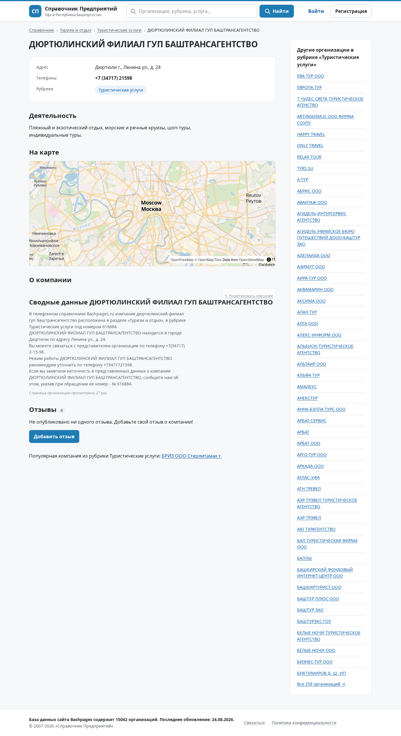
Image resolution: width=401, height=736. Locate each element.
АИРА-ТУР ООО (312, 278)
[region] (152, 213)
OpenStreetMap (251, 259)
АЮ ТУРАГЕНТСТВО (316, 529)
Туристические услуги (119, 30)
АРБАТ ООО (308, 443)
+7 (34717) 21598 (113, 78)
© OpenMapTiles (208, 259)
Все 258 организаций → (321, 684)
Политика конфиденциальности (304, 722)
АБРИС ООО (309, 191)
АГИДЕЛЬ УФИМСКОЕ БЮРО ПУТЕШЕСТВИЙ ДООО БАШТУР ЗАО (328, 238)
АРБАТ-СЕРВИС (311, 420)
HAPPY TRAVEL (311, 134)
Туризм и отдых (75, 30)
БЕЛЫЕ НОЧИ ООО (316, 650)
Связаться (254, 722)
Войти (316, 11)
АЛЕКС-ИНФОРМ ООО (319, 335)
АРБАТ (303, 432)
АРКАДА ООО (310, 466)
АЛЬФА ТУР (308, 375)
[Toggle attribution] (268, 259)
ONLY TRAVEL (310, 145)
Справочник (41, 30)
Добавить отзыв (54, 436)
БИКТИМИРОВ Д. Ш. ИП (321, 673)
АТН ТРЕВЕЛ (309, 488)
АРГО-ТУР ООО (312, 454)
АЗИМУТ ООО (311, 266)
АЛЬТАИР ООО (311, 364)
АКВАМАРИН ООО (315, 289)
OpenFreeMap (182, 259)
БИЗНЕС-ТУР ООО (315, 661)
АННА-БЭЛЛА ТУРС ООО (321, 409)
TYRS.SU (305, 168)
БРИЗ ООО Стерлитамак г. (192, 456)
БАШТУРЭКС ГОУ (314, 621)
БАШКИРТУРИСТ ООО (319, 587)
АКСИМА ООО (311, 301)
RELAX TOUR (309, 157)
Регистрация (351, 11)
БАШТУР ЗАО (310, 610)
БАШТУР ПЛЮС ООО (318, 598)
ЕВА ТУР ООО (310, 76)
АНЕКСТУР (307, 398)
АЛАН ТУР (307, 312)
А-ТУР (302, 179)
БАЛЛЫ (304, 558)
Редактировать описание (249, 295)
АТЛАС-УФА (308, 477)
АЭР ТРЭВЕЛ (309, 517)
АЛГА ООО (307, 323)
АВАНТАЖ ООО (312, 202)
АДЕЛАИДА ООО (313, 255)
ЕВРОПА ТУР (309, 87)
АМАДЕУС (307, 386)
